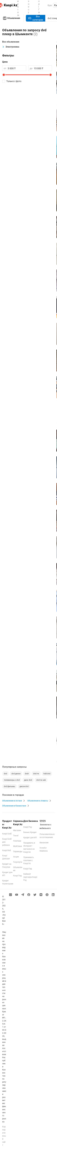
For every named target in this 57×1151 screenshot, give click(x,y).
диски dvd (24, 786)
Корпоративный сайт (4, 1136)
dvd (5, 773)
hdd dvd (46, 773)
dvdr (27, 773)
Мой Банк (17, 846)
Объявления (13, 18)
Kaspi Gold (6, 834)
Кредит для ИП (30, 837)
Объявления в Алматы (37, 801)
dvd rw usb (41, 780)
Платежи (17, 841)
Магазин (17, 830)
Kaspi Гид (17, 876)
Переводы (17, 851)
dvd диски (15, 773)
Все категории (38, 18)
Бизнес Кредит (30, 832)
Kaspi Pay (27, 827)
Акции (16, 857)
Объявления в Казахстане (14, 806)
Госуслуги (17, 862)
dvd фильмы (9, 786)
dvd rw (36, 773)
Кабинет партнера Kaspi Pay (30, 877)
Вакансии (44, 842)
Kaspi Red (6, 850)
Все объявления (10, 41)
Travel (15, 835)
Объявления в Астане (12, 801)
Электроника (12, 46)
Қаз (50, 5)
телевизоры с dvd (12, 780)
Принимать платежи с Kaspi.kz (28, 860)
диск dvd (28, 780)
